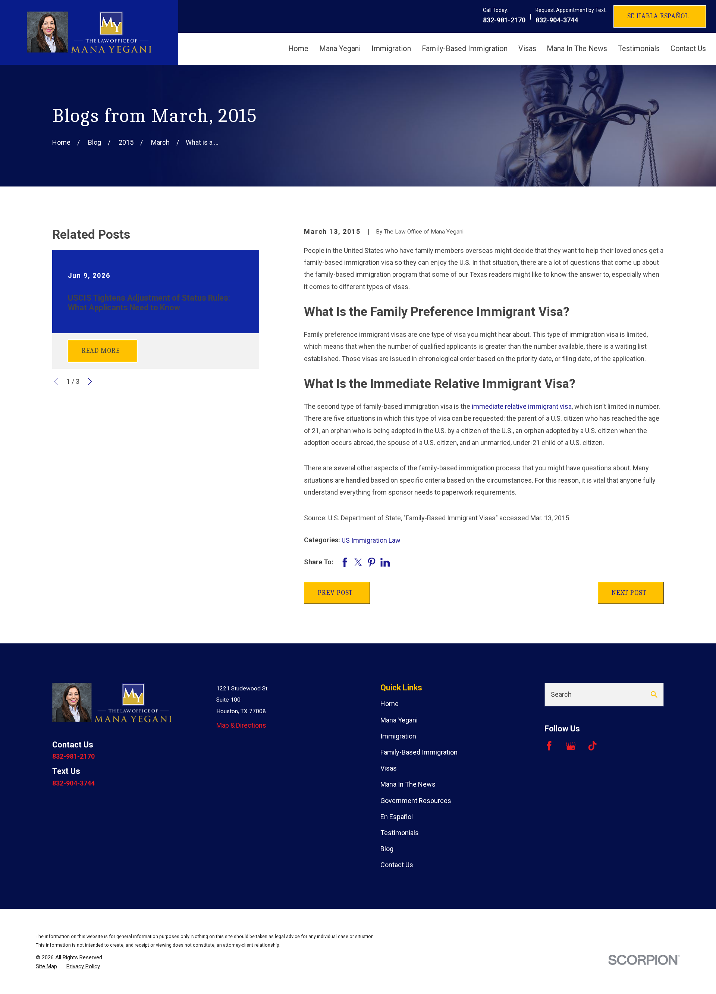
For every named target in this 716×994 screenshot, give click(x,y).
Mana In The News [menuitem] (577, 48)
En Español (396, 817)
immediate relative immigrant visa (522, 406)
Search (561, 694)
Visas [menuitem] (527, 48)
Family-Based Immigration (419, 752)
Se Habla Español (658, 16)
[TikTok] (592, 745)
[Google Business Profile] (570, 745)
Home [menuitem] (298, 48)
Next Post (629, 593)
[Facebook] (549, 745)
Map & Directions (241, 725)
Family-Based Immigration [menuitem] (465, 48)
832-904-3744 (557, 20)
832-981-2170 (504, 20)
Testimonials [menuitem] (639, 48)
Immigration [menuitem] (391, 48)
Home (389, 704)
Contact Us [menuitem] (688, 48)
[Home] (89, 32)
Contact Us (396, 865)
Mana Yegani (399, 720)
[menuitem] (46, 967)
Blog (386, 849)
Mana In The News (408, 784)
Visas (388, 768)
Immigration (398, 736)
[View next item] (90, 381)
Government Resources (415, 801)
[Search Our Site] (654, 694)
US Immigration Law (371, 540)
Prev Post (335, 593)
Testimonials (399, 833)
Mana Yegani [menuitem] (340, 48)
